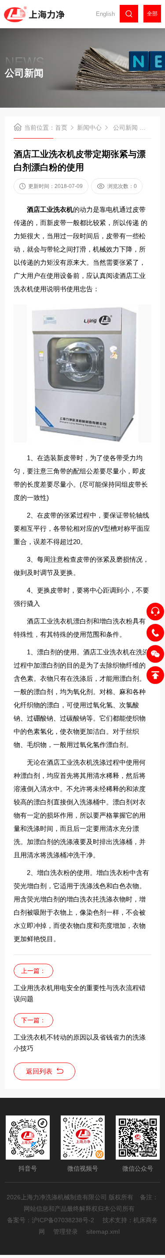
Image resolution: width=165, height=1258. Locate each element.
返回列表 (39, 1071)
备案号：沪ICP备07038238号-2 (50, 1220)
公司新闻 (125, 127)
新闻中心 (89, 127)
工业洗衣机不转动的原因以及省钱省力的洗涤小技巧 (80, 1042)
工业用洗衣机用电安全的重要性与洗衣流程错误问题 (80, 993)
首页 (61, 127)
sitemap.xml (103, 1231)
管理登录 (65, 1231)
